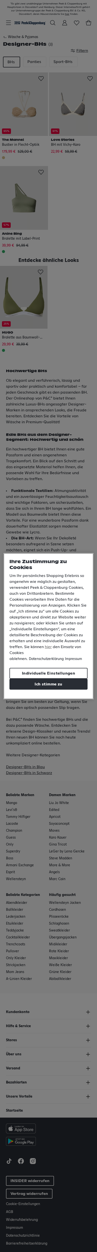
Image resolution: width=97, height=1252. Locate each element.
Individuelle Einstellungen (48, 673)
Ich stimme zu (48, 684)
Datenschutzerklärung (46, 659)
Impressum (73, 659)
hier (48, 647)
